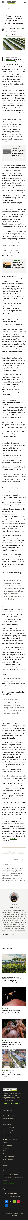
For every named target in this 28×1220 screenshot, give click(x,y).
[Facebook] (6, 1201)
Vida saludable (7, 1133)
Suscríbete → (10, 1184)
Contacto (5, 1142)
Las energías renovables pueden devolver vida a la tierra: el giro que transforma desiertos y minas (18, 153)
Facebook (15, 859)
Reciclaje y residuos (8, 1127)
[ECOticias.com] (9, 2)
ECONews (5, 1165)
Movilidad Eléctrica (8, 1119)
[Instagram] (18, 1201)
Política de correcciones (10, 1151)
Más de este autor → (8, 934)
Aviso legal (6, 1154)
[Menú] (24, 2)
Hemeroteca (6, 1168)
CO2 (4, 1121)
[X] (10, 1201)
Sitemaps (5, 1171)
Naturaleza (6, 1113)
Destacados (6, 852)
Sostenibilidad (7, 1124)
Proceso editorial (21, 28)
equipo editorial (10, 882)
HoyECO (5, 1162)
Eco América (6, 1136)
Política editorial (8, 1148)
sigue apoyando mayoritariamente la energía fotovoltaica (12, 283)
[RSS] (14, 1201)
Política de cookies (8, 1159)
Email (22, 859)
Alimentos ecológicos (9, 1130)
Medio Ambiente (7, 1110)
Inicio (3, 8)
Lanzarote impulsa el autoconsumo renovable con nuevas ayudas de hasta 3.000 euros (18, 266)
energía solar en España (10, 344)
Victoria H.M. (11, 28)
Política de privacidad (9, 1156)
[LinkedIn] (6, 1205)
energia (13, 852)
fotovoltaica (21, 852)
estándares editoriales (7, 880)
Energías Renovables (11, 8)
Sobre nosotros (7, 1145)
